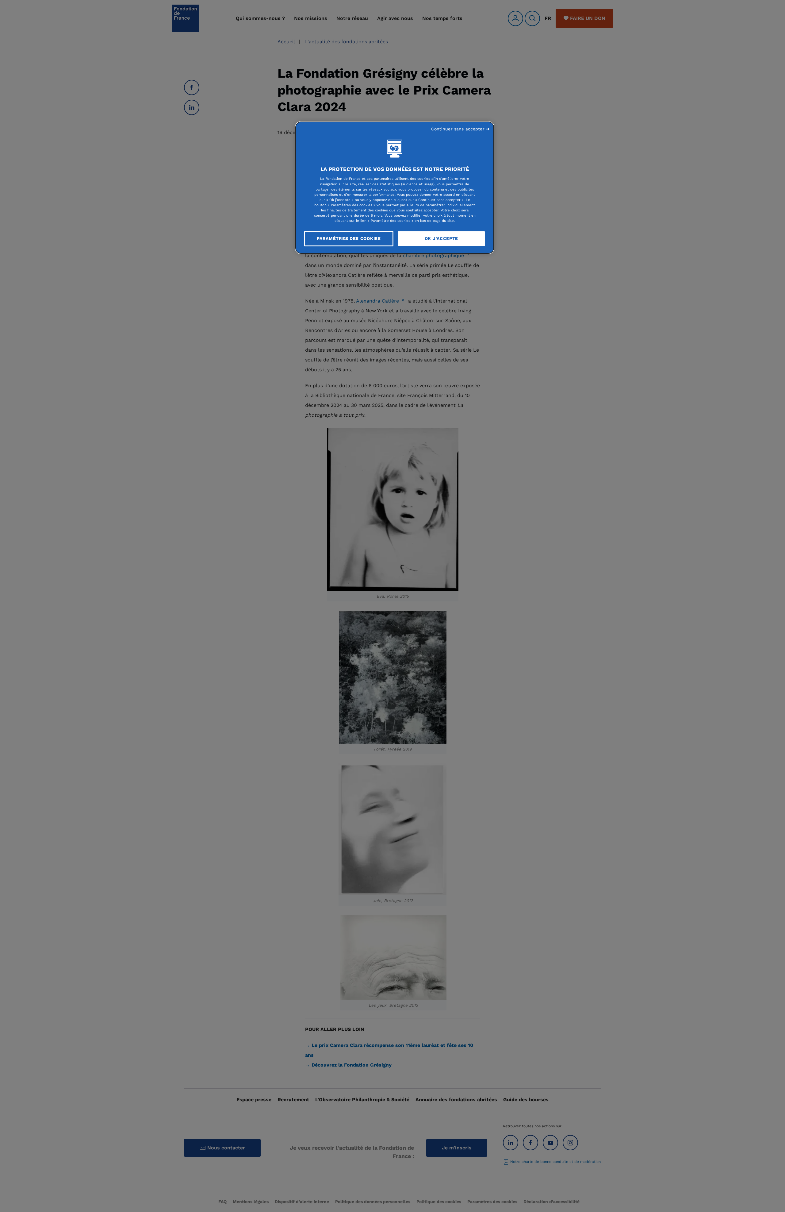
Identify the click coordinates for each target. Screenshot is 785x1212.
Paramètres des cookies (349, 238)
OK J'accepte (441, 238)
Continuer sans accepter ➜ (460, 128)
